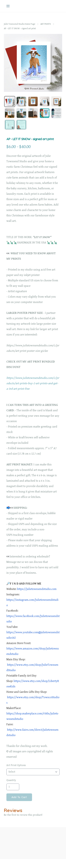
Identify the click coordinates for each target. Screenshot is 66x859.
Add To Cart (19, 797)
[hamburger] (8, 6)
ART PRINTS (45, 24)
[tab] (9, 101)
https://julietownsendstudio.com (37, 589)
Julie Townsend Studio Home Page (19, 24)
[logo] (37, 6)
